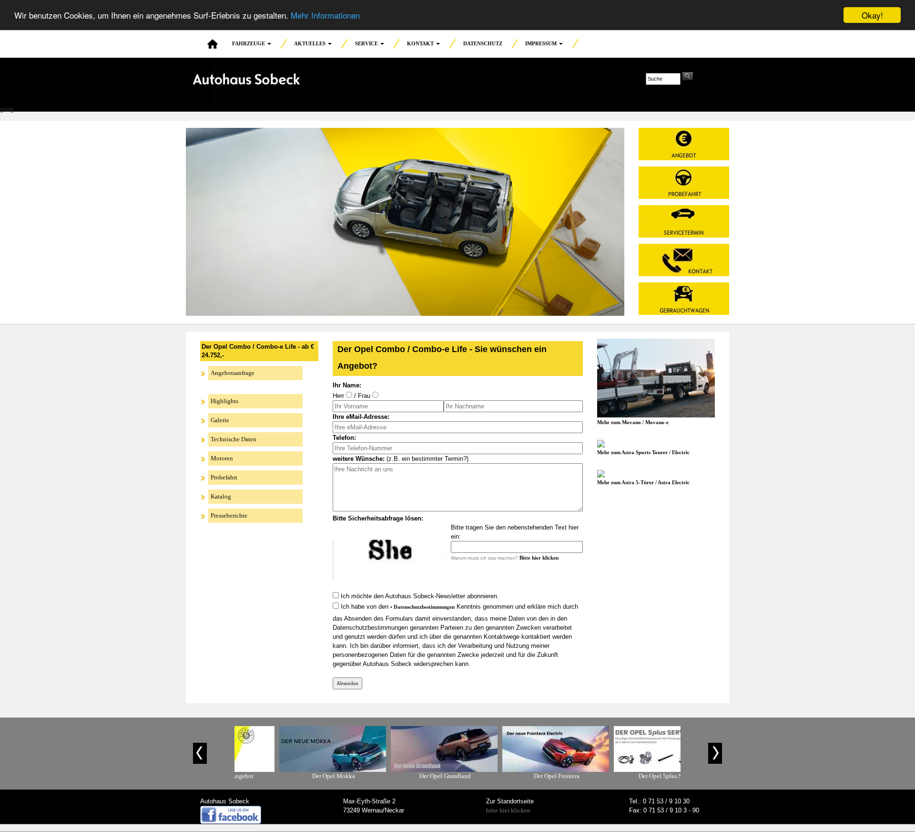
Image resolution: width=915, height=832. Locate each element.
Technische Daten (233, 439)
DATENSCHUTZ (482, 43)
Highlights (224, 401)
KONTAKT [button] (421, 43)
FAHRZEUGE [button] (249, 43)
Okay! (872, 15)
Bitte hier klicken (539, 558)
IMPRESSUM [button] (541, 43)
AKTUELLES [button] (310, 43)
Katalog (221, 496)
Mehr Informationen (325, 15)
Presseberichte (229, 515)
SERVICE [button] (367, 43)
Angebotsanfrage (232, 372)
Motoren (222, 458)
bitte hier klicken (508, 810)
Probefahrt (224, 477)
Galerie (220, 420)
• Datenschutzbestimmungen (422, 607)
